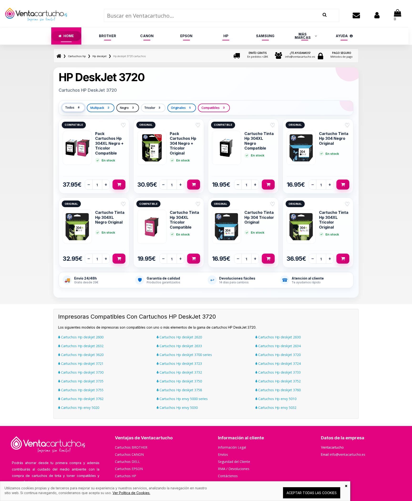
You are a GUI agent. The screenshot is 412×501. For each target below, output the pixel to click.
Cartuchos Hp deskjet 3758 (180, 390)
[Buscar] (324, 14)
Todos (72, 107)
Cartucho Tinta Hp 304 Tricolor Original (259, 217)
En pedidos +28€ (257, 54)
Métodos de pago (341, 54)
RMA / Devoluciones (233, 468)
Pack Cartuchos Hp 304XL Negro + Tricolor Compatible (109, 143)
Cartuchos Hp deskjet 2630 (279, 337)
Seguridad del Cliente (234, 461)
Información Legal (232, 447)
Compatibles (213, 107)
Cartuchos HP (125, 476)
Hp (225, 36)
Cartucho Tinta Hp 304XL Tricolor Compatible (184, 219)
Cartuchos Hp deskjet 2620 (180, 337)
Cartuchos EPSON (129, 468)
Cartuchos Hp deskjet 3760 (279, 390)
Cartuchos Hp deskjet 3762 (81, 398)
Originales (181, 107)
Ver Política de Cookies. (131, 493)
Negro (127, 107)
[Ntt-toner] (59, 56)
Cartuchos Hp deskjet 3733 (279, 372)
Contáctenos (228, 476)
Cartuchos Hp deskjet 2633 (180, 346)
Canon (147, 36)
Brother (107, 36)
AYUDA (342, 36)
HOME (68, 36)
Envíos (223, 454)
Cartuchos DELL (127, 461)
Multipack (99, 107)
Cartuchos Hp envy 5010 (276, 398)
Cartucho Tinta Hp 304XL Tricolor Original (333, 219)
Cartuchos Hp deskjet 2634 (279, 346)
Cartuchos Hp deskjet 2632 (81, 346)
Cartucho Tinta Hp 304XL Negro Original (109, 217)
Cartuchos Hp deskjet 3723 (180, 363)
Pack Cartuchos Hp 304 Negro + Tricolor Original (183, 143)
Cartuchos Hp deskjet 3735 (81, 381)
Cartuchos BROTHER (131, 447)
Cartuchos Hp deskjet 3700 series (185, 354)
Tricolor (152, 107)
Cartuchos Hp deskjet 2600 (81, 337)
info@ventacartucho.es (300, 54)
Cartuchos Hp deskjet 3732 (180, 372)
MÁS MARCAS (303, 36)
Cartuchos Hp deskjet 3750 (180, 381)
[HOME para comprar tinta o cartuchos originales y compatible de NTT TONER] (36, 25)
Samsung (265, 36)
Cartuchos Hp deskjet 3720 (279, 354)
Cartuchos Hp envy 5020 (79, 407)
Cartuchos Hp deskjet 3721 (81, 363)
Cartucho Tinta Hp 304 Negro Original (333, 138)
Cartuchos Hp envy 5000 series (183, 398)
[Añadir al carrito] (119, 185)
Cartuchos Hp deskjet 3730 (81, 372)
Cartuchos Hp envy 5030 (178, 407)
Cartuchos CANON (129, 454)
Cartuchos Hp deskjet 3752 (279, 381)
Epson (186, 36)
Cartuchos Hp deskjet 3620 (81, 354)
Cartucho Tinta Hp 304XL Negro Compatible (259, 140)
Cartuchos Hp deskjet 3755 (81, 390)
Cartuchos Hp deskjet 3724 (279, 363)
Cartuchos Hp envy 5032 (276, 407)
